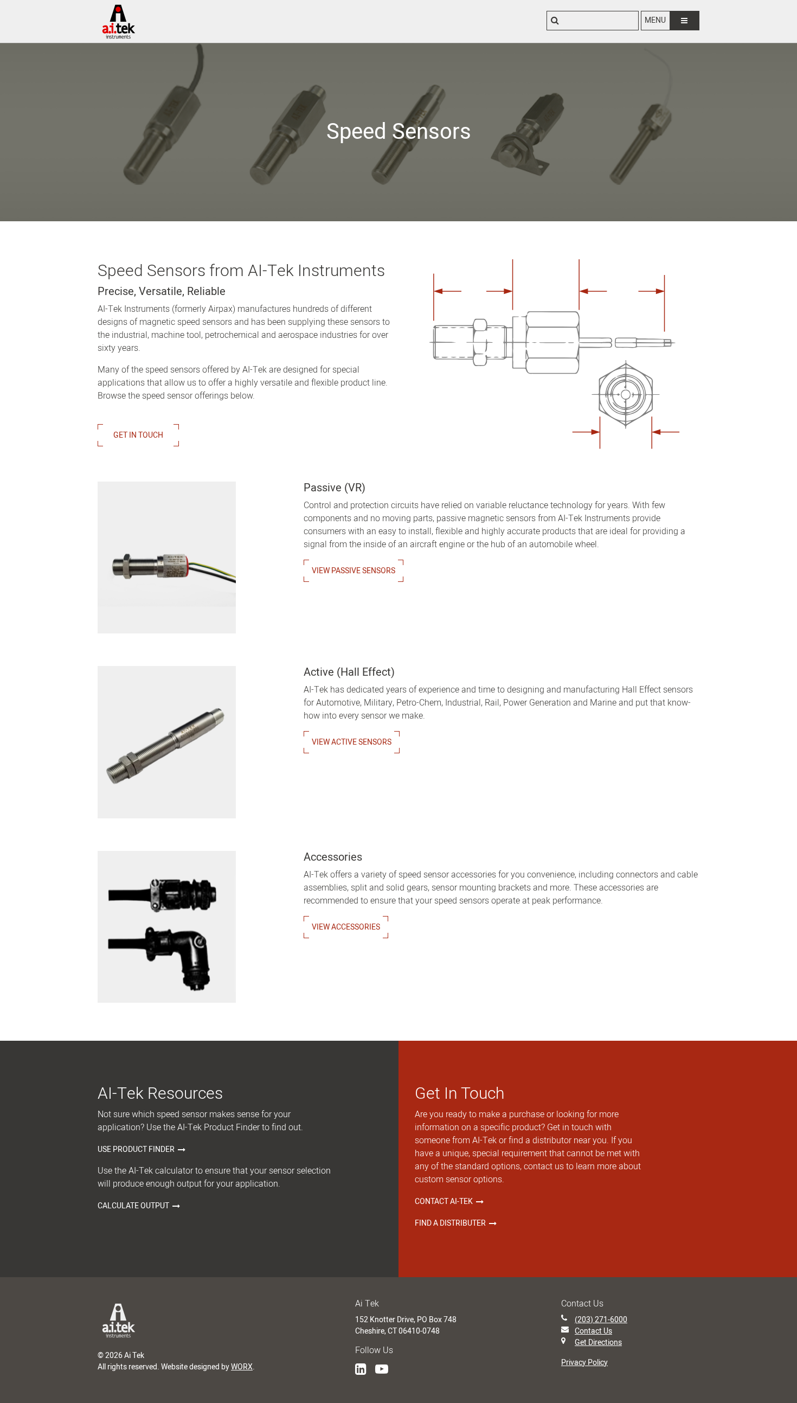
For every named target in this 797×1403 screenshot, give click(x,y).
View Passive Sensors (353, 570)
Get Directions (598, 1342)
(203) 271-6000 (601, 1319)
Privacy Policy (584, 1362)
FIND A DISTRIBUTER (450, 1223)
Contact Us (593, 1331)
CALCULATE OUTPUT (133, 1206)
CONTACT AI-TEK (444, 1201)
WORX (242, 1367)
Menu (655, 20)
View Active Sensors (351, 742)
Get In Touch (138, 435)
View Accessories (346, 927)
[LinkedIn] (361, 1369)
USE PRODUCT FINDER (136, 1149)
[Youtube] (381, 1369)
